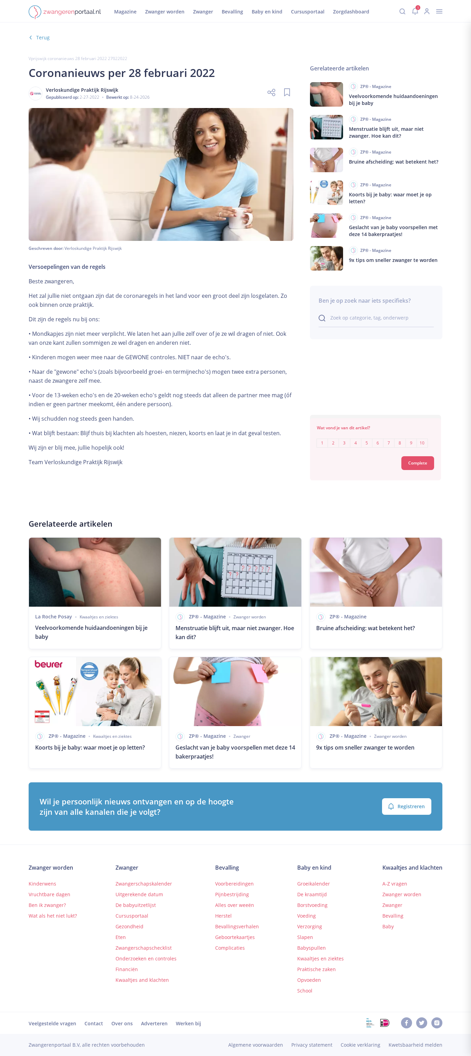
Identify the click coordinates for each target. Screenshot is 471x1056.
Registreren (411, 806)
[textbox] (375, 438)
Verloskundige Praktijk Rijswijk (93, 248)
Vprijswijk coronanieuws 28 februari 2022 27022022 (78, 58)
